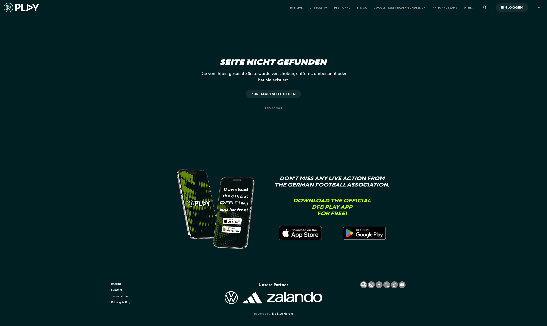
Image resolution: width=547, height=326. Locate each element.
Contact (116, 290)
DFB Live (296, 7)
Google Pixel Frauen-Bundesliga (400, 7)
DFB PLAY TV (318, 7)
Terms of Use (120, 296)
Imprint (116, 283)
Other (469, 7)
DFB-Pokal (342, 7)
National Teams (444, 7)
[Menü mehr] (539, 7)
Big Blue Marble (282, 313)
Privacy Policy (120, 302)
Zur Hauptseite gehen (273, 94)
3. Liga (362, 7)
